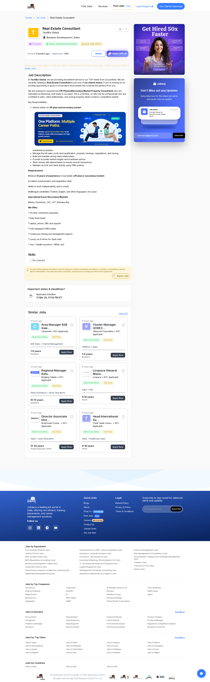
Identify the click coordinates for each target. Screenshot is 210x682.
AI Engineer (30, 620)
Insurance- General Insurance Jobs (95, 553)
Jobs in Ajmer (31, 649)
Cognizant (71, 588)
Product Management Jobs (146, 550)
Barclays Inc (30, 598)
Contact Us (89, 524)
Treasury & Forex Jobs (144, 566)
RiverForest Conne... (50, 423)
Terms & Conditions (124, 511)
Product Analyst (154, 617)
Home (28, 17)
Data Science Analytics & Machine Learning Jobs (47, 570)
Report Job (122, 276)
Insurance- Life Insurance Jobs (94, 557)
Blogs (86, 503)
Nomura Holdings (114, 598)
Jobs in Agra (30, 642)
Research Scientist (156, 627)
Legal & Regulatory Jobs (90, 567)
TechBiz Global (50, 32)
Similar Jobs (30, 68)
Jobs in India (30, 666)
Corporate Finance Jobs (36, 567)
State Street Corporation (118, 601)
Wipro (150, 594)
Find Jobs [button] (86, 6)
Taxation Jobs (140, 562)
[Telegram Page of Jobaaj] (47, 528)
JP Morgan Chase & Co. (117, 588)
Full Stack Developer (116, 627)
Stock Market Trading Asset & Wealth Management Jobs (157, 558)
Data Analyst (72, 617)
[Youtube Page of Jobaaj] (56, 528)
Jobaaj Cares (90, 528)
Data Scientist (72, 627)
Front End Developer (116, 624)
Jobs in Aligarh (31, 652)
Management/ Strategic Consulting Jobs (98, 570)
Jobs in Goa (71, 652)
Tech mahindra (154, 588)
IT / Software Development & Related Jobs (99, 564)
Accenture (30, 588)
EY (67, 594)
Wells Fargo (152, 591)
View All (123, 313)
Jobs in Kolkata (113, 652)
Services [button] (102, 6)
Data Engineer (72, 624)
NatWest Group (114, 594)
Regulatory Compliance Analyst (161, 624)
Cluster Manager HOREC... (104, 326)
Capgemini (30, 601)
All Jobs (40, 17)
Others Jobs (139, 569)
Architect (29, 627)
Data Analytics (73, 620)
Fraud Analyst (113, 620)
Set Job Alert (90, 533)
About (86, 507)
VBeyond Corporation (103, 331)
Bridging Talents (49, 377)
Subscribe (176, 509)
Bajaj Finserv (31, 594)
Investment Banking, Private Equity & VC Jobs (100, 560)
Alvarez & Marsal (32, 591)
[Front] (31, 6)
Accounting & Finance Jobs (37, 550)
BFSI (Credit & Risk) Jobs (36, 557)
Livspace (97, 377)
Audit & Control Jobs (34, 553)
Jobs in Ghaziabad (74, 649)
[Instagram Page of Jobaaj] (30, 528)
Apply (98, 53)
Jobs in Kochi (112, 646)
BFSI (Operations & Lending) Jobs (40, 560)
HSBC (68, 601)
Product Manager (155, 620)
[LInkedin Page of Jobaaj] (38, 528)
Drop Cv (93, 511)
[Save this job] (126, 29)
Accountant (30, 617)
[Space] (31, 499)
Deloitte (69, 591)
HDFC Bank (71, 598)
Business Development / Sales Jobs (41, 564)
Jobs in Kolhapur (114, 649)
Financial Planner (114, 617)
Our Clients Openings (170, 6)
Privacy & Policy (123, 507)
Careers (93, 520)
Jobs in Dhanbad (73, 646)
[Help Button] (201, 673)
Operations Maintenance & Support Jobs (98, 573)
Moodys (110, 591)
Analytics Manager (33, 624)
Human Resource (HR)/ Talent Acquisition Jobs (101, 550)
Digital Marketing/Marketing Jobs (40, 573)
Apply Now (66, 352)
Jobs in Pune (153, 649)
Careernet (46, 331)
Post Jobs (121, 5)
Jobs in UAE (71, 666)
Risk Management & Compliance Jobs (150, 553)
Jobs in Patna (153, 642)
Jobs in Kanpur (113, 642)
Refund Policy (122, 503)
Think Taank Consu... (102, 423)
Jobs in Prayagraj (155, 646)
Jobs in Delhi (71, 642)
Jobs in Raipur (153, 652)
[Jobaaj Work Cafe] (171, 676)
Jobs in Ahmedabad (34, 646)
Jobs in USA (112, 666)
